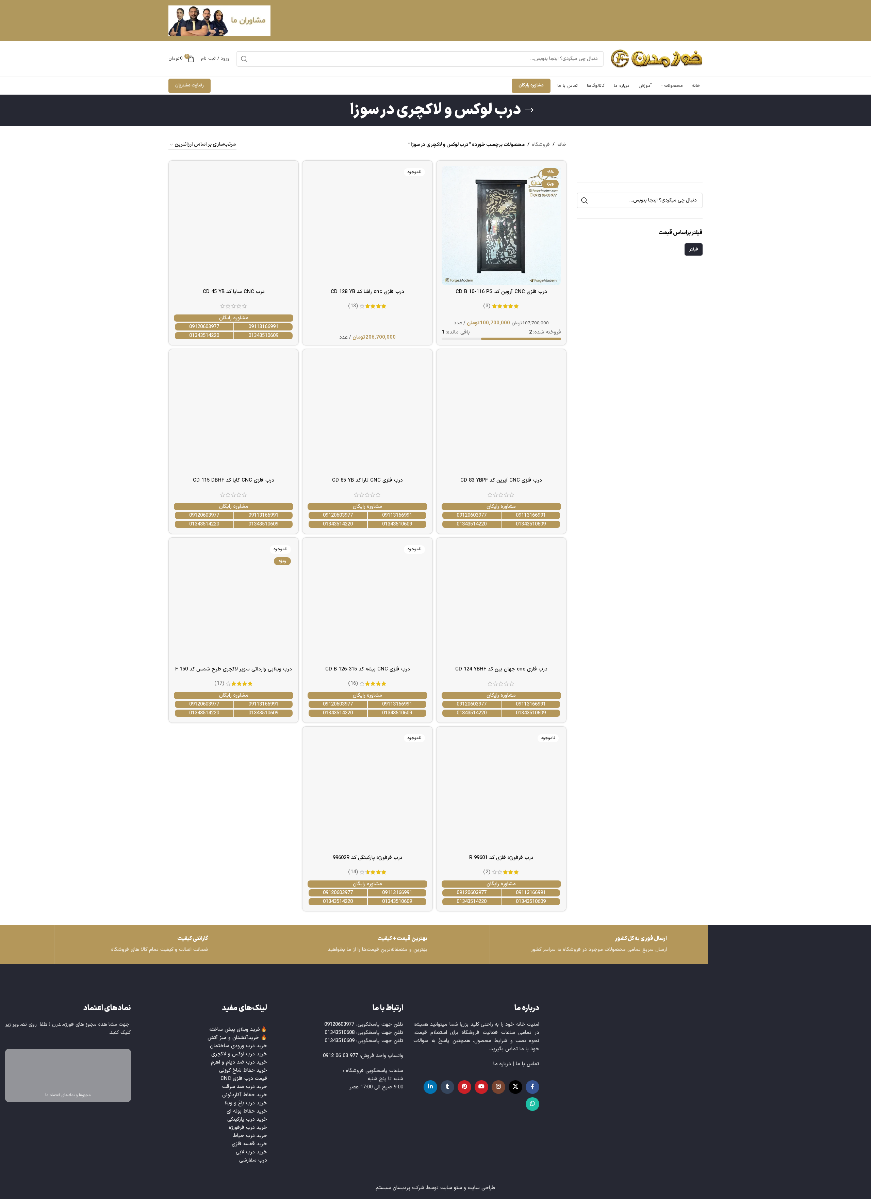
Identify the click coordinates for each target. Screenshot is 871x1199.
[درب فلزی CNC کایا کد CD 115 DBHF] (233, 414)
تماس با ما (527, 1064)
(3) (486, 306)
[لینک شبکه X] (515, 1087)
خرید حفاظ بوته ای (247, 1111)
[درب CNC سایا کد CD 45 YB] (233, 225)
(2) (486, 872)
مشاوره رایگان (531, 85)
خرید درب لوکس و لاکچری (239, 1054)
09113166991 (263, 326)
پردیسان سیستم (393, 1188)
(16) (353, 683)
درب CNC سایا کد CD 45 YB (234, 292)
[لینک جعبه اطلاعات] (163, 944)
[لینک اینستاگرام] (498, 1087)
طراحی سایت (481, 1188)
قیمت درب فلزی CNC (243, 1079)
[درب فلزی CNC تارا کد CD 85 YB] (367, 414)
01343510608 (340, 1033)
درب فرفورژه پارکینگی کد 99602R (367, 858)
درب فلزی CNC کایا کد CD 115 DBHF (233, 480)
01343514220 (204, 335)
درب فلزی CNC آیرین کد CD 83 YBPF (501, 480)
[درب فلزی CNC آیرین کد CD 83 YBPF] (501, 414)
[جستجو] (244, 59)
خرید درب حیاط (250, 1136)
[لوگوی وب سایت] (656, 59)
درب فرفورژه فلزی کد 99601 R (501, 858)
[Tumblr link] (447, 1087)
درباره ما (502, 1064)
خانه (561, 145)
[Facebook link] (532, 1087)
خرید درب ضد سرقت (244, 1087)
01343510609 (263, 335)
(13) (353, 306)
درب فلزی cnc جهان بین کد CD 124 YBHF (501, 669)
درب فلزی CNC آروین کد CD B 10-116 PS (501, 292)
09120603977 (204, 326)
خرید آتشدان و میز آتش (233, 1038)
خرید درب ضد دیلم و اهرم (239, 1062)
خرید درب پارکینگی (247, 1119)
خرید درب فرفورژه (248, 1128)
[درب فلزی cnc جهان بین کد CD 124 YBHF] (501, 602)
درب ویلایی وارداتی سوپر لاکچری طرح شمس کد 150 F (233, 669)
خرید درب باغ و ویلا (246, 1103)
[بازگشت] (529, 110)
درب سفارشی (253, 1160)
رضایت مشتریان (189, 85)
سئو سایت (451, 1188)
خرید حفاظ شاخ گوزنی (243, 1070)
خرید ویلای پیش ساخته (235, 1030)
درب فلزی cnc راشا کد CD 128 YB (367, 292)
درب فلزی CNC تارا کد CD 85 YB (367, 480)
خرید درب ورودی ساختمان (238, 1046)
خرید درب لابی (251, 1152)
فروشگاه (541, 145)
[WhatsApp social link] (532, 1104)
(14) (353, 872)
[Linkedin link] (430, 1087)
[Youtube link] (481, 1087)
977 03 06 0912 (340, 1056)
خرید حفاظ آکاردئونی (244, 1095)
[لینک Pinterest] (464, 1087)
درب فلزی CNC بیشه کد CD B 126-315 (367, 669)
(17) (219, 683)
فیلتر (693, 249)
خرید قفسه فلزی (249, 1144)
